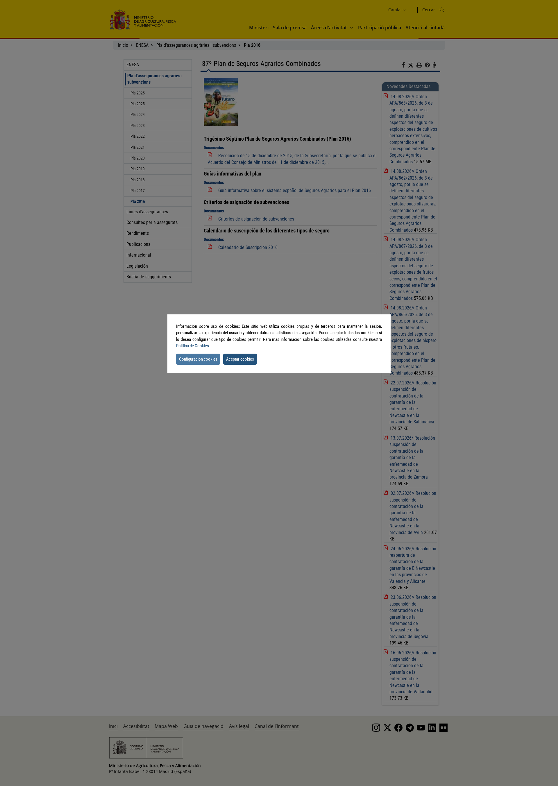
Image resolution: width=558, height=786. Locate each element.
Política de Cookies (192, 345)
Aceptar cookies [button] (240, 359)
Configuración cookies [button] (198, 359)
